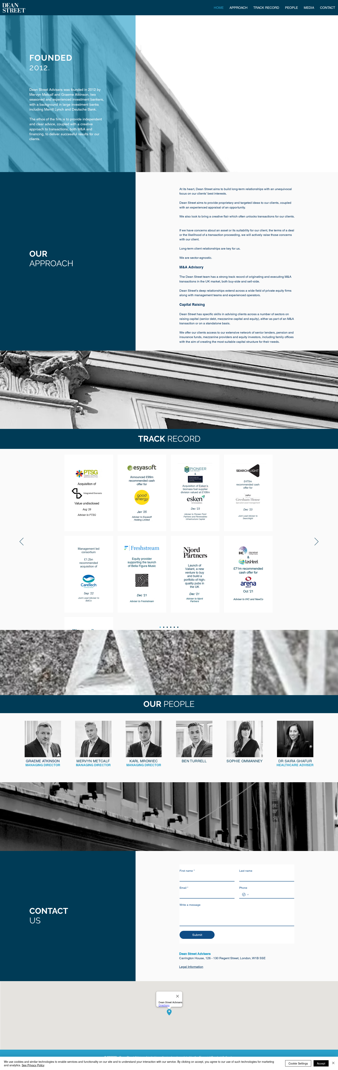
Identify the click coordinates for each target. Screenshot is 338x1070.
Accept (321, 1063)
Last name (245, 870)
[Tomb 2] (163, 627)
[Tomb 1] (160, 627)
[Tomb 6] (177, 627)
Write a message (190, 904)
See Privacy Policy (33, 1065)
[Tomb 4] (170, 627)
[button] (43, 739)
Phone (243, 887)
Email (184, 887)
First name (187, 870)
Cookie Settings (298, 1063)
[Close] (333, 1063)
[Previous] (21, 542)
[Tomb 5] (174, 627)
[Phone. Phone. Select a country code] (245, 894)
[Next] (316, 542)
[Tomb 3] (167, 627)
